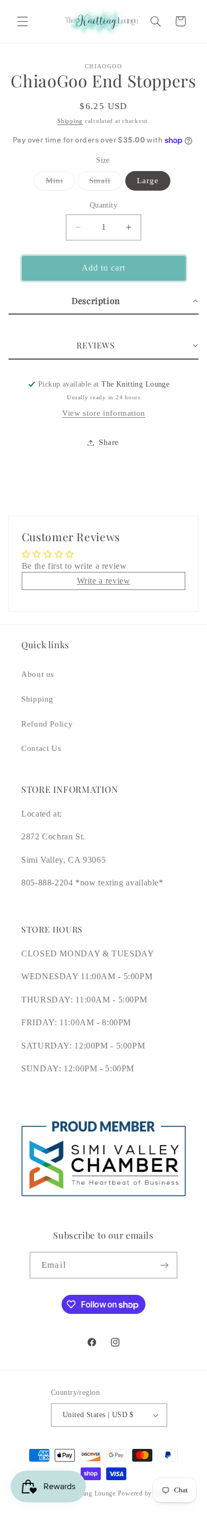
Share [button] (109, 442)
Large (148, 180)
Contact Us (41, 748)
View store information (103, 413)
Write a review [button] (104, 580)
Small (105, 183)
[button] (22, 21)
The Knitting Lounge (86, 1493)
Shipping (70, 121)
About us (37, 674)
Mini (60, 183)
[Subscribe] (164, 1265)
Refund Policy (47, 724)
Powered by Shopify (147, 1493)
